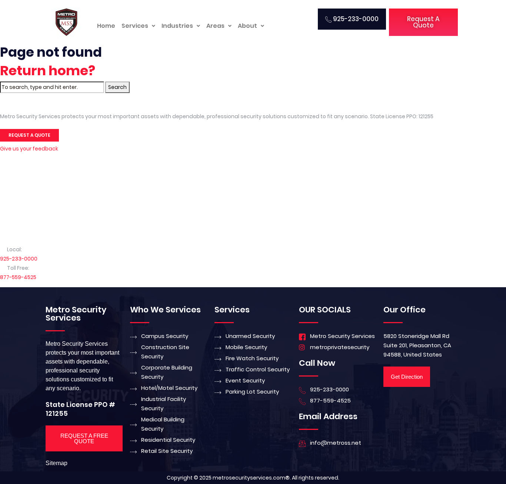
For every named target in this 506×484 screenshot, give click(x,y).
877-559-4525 (18, 277)
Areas (215, 25)
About (247, 25)
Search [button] (117, 87)
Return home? (47, 70)
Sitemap (56, 463)
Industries (177, 25)
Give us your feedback (29, 148)
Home (106, 25)
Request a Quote (29, 135)
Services (134, 25)
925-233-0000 (18, 258)
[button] (138, 26)
